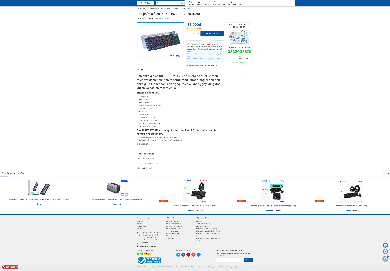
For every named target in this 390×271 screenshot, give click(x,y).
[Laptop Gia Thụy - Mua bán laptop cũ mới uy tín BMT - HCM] (145, 2)
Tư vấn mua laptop (202, 226)
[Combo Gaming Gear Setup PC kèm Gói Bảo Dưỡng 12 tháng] (195, 195)
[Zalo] (385, 251)
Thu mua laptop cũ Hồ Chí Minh (207, 228)
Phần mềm (221, 4)
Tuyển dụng (170, 238)
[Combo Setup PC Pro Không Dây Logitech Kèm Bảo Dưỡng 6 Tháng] (273, 195)
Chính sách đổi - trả (173, 228)
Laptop (199, 4)
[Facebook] (385, 245)
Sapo (196, 269)
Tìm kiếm (199, 221)
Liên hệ (139, 228)
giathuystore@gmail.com (147, 246)
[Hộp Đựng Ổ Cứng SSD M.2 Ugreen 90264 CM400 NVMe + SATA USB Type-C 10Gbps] (39, 192)
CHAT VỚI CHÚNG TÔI (240, 63)
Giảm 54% (320, 201)
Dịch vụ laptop (142, 226)
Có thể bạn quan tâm (12, 173)
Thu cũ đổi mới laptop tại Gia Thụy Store (208, 235)
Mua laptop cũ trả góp (203, 224)
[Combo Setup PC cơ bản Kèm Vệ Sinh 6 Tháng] (351, 195)
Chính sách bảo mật (173, 221)
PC (213, 4)
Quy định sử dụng (172, 231)
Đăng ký (248, 260)
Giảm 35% (164, 201)
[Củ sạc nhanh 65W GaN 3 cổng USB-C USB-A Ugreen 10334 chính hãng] (117, 192)
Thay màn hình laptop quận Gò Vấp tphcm (208, 239)
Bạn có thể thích (145, 168)
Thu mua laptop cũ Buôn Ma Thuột (208, 231)
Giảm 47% (242, 201)
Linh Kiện (231, 4)
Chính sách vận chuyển (174, 224)
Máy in (207, 4)
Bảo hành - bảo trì (172, 233)
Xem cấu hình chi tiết (151, 163)
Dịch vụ (241, 4)
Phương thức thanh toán (174, 226)
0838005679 (210, 65)
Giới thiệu (140, 224)
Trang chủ (190, 4)
